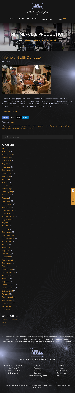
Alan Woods (12, 125)
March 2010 (6, 257)
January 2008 (7, 300)
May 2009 (6, 282)
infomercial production (50, 125)
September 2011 (8, 216)
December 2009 (8, 266)
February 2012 (7, 204)
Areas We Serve (61, 376)
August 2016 (6, 161)
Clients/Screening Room (37, 376)
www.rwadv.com (10, 111)
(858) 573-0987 (47, 19)
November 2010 (8, 235)
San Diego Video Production (58, 126)
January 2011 (7, 232)
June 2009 (6, 278)
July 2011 (5, 223)
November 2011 (8, 210)
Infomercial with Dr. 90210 (21, 57)
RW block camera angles (44, 126)
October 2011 (7, 213)
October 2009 (7, 269)
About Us (37, 368)
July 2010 (5, 244)
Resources (6, 326)
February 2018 (7, 154)
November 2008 (8, 288)
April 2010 (6, 254)
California (30, 125)
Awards (61, 365)
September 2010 (8, 238)
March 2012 (6, 201)
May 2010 (5, 251)
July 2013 (5, 179)
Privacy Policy (48, 385)
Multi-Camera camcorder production (15, 126)
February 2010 (7, 260)
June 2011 (5, 226)
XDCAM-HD (29, 128)
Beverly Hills (18, 125)
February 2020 (7, 148)
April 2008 (6, 294)
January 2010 (7, 263)
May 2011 (5, 229)
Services (37, 373)
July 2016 (5, 164)
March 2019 (6, 151)
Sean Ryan (68, 126)
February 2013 (7, 192)
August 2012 (6, 195)
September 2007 (8, 306)
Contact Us (73, 196)
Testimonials (37, 370)
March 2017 (6, 158)
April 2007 (6, 309)
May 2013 (5, 182)
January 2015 (7, 170)
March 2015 (6, 167)
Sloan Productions (37, 6)
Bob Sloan (24, 125)
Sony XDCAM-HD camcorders (18, 128)
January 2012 (7, 207)
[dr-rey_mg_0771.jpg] (26, 94)
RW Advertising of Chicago (31, 126)
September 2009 (8, 272)
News (12, 122)
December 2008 (8, 285)
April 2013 (5, 185)
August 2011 (6, 220)
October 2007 (7, 303)
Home (37, 365)
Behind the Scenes (9, 320)
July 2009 (5, 275)
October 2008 (7, 291)
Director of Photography (38, 125)
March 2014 (6, 176)
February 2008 (7, 297)
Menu (60, 19)
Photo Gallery (61, 370)
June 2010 (6, 247)
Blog (61, 368)
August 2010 (6, 241)
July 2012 (5, 198)
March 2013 (6, 189)
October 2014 (7, 173)
